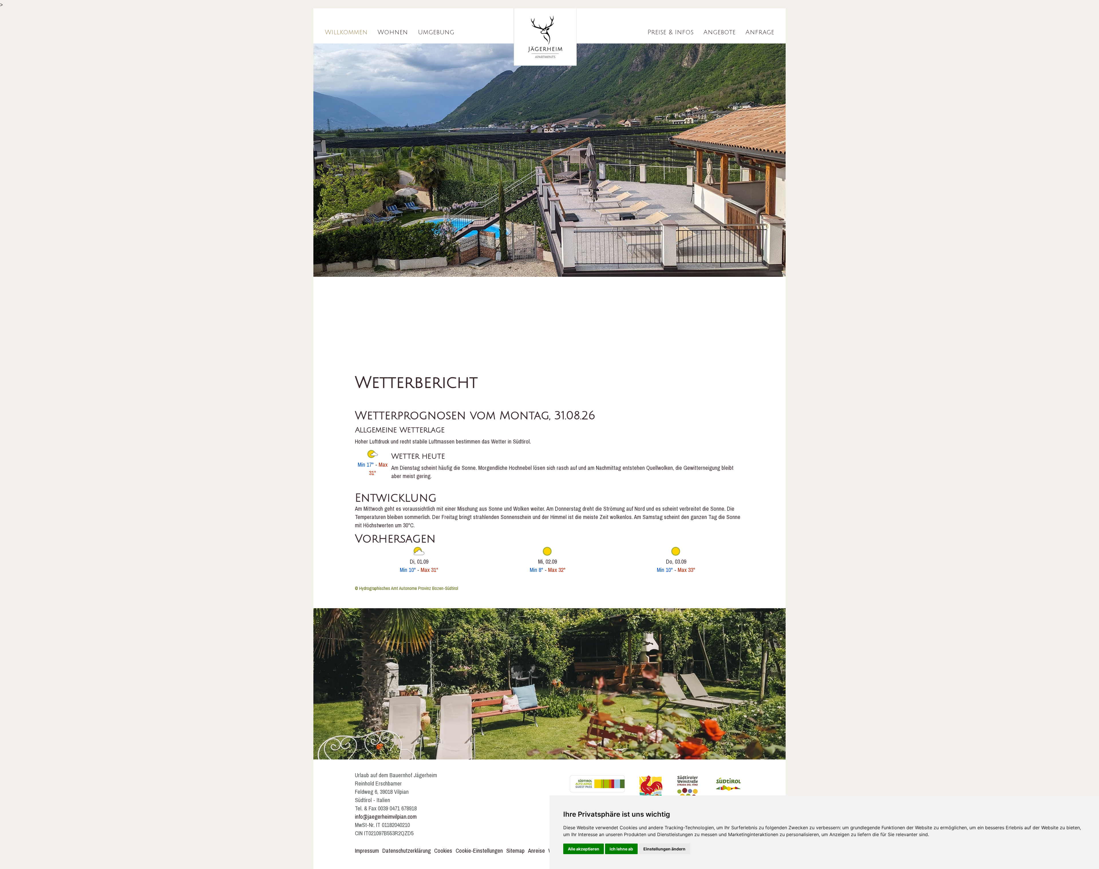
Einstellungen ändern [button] (664, 848)
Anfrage (760, 32)
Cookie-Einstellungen (479, 850)
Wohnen (392, 32)
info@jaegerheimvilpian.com (386, 816)
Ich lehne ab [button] (621, 848)
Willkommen (346, 32)
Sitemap (515, 850)
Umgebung (436, 32)
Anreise (536, 850)
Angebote (719, 32)
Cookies (443, 850)
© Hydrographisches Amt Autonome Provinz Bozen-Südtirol (406, 588)
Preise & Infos (670, 32)
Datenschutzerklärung (406, 850)
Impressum (367, 850)
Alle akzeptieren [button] (583, 848)
